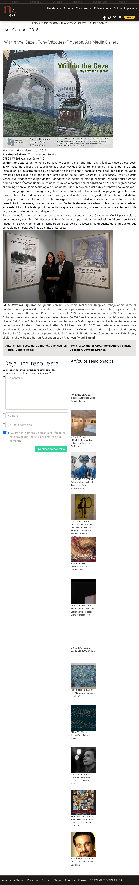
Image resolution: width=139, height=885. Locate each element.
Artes (67, 8)
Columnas (82, 8)
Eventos (70, 880)
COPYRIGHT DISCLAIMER (105, 880)
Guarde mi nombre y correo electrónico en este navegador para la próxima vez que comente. (37, 437)
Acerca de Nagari (13, 880)
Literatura (52, 8)
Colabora (33, 880)
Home (35, 22)
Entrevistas (101, 8)
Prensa (82, 880)
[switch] (6, 432)
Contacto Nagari (51, 880)
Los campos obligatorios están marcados (25, 373)
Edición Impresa (124, 8)
